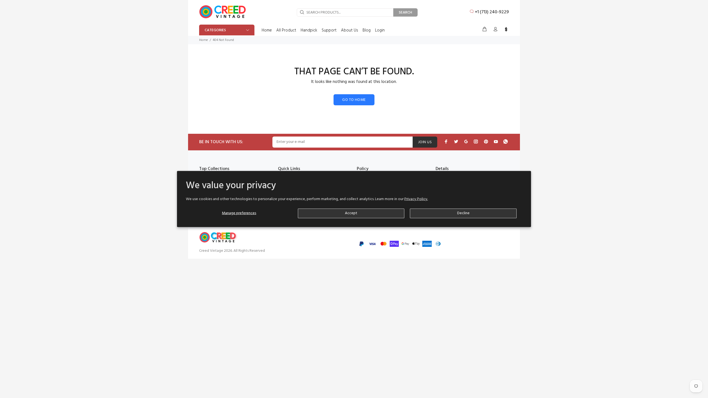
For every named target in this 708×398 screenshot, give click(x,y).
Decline (463, 213)
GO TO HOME (354, 100)
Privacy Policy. (416, 199)
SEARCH (405, 12)
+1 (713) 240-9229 (492, 12)
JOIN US (425, 142)
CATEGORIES (215, 30)
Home (203, 40)
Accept (351, 213)
